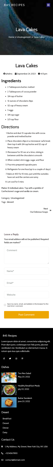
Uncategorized (23, 37)
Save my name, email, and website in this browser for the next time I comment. (27, 305)
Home (11, 37)
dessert (10, 202)
